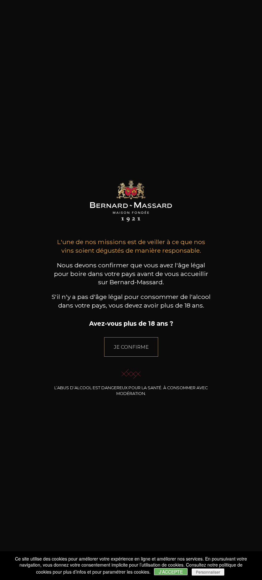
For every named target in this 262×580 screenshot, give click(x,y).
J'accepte (171, 572)
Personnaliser (208, 572)
